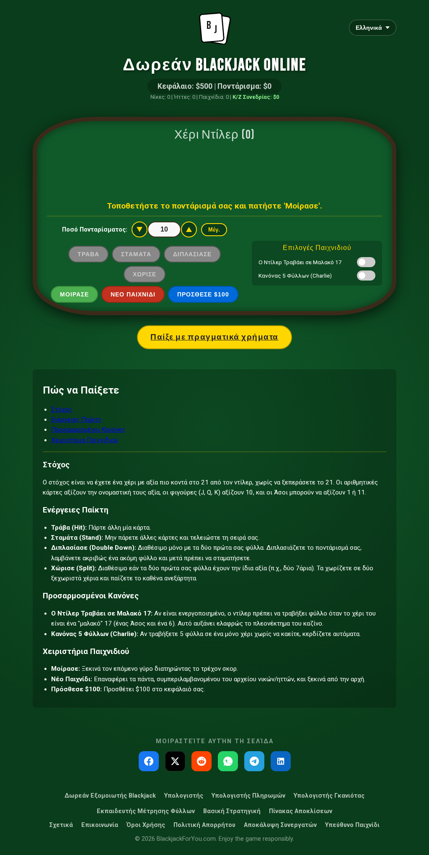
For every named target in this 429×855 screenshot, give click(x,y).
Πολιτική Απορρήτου (204, 825)
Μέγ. (214, 230)
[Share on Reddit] (201, 761)
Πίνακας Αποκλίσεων (300, 811)
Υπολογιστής (183, 795)
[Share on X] (175, 761)
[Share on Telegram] (254, 761)
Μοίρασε (74, 294)
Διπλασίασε (192, 254)
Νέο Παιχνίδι (133, 294)
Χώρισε (144, 274)
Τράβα (88, 254)
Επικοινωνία (99, 825)
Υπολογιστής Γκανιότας (329, 795)
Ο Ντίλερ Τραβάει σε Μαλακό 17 (300, 262)
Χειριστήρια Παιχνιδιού (84, 440)
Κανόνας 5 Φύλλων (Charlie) (295, 275)
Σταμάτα (136, 254)
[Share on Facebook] (149, 761)
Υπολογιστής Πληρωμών (248, 795)
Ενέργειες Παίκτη (76, 419)
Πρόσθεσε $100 (203, 294)
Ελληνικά (369, 27)
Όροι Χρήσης (146, 825)
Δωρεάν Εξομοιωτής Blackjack (110, 795)
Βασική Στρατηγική (232, 811)
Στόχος (61, 409)
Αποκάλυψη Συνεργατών (280, 825)
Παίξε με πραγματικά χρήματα (214, 337)
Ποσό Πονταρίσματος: (94, 229)
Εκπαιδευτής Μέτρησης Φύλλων (146, 811)
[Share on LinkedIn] (281, 761)
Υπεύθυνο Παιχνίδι (352, 825)
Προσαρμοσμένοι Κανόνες (88, 429)
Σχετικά (61, 825)
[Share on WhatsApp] (228, 761)
